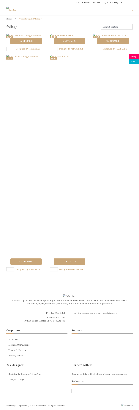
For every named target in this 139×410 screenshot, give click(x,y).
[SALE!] (26, 156)
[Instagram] (109, 391)
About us (13, 339)
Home (9, 19)
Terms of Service (17, 350)
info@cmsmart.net (55, 317)
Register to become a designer (24, 374)
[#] (102, 391)
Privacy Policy (15, 355)
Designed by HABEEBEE (28, 48)
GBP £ (133, 61)
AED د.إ (134, 56)
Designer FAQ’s (16, 379)
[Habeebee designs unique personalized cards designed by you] (16, 9)
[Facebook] (74, 391)
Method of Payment (18, 344)
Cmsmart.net (40, 405)
